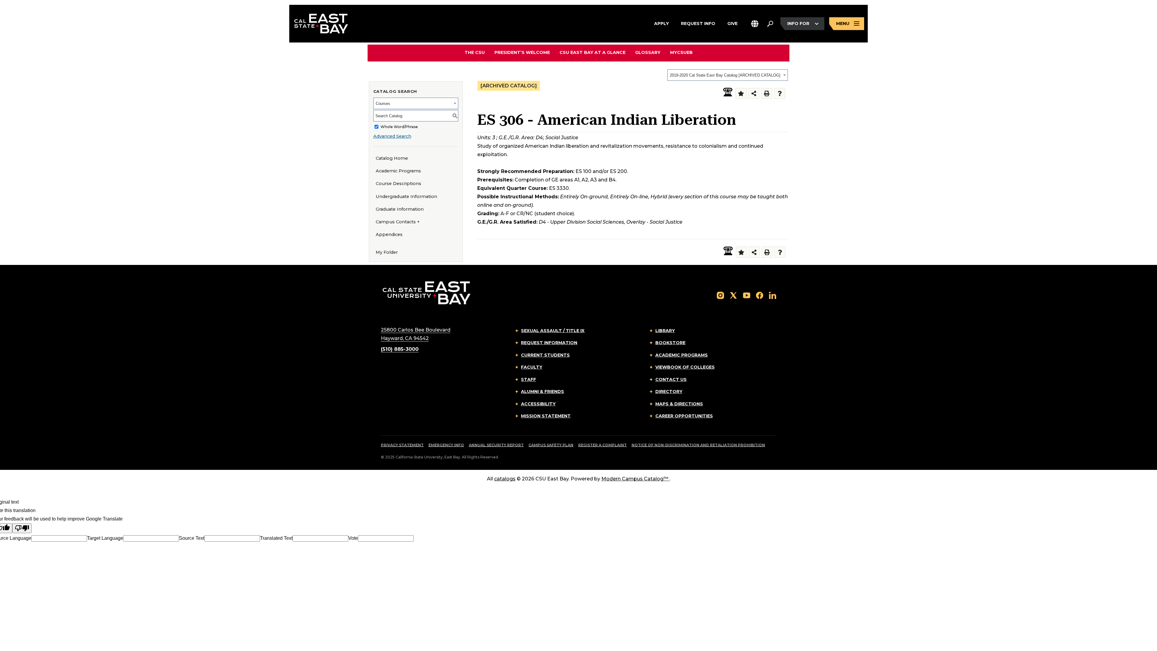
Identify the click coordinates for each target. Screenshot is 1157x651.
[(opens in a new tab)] (727, 92)
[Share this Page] (754, 93)
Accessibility (538, 404)
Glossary (647, 52)
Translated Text (276, 538)
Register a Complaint (602, 445)
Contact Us (671, 379)
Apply (661, 23)
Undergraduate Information (406, 196)
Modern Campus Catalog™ (634, 479)
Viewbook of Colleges (685, 367)
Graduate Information (400, 209)
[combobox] (727, 75)
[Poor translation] (22, 528)
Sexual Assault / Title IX (553, 330)
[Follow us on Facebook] (759, 295)
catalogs (505, 479)
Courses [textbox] (383, 103)
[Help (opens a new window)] (779, 93)
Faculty (531, 367)
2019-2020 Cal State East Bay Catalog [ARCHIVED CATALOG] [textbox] (725, 75)
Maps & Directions (679, 404)
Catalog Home (392, 158)
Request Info (698, 23)
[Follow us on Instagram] (720, 295)
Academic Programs (398, 171)
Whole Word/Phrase (399, 126)
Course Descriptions (398, 183)
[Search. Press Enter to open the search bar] (770, 23)
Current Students (545, 355)
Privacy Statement (402, 445)
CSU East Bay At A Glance (593, 52)
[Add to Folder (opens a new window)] (741, 93)
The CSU (475, 52)
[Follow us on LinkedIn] (772, 295)
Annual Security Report (496, 445)
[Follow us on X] (733, 295)
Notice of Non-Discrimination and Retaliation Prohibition (698, 445)
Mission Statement (546, 416)
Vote (353, 538)
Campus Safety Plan (550, 445)
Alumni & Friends (542, 391)
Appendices (389, 234)
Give (732, 23)
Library (665, 330)
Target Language (105, 538)
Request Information (549, 342)
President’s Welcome (522, 52)
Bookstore (670, 342)
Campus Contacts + (398, 222)
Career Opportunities (684, 416)
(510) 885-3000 (400, 349)
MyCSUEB (681, 52)
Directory (668, 391)
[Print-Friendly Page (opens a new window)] (766, 93)
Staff (528, 379)
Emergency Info (446, 445)
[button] (755, 23)
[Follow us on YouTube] (746, 295)
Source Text (191, 538)
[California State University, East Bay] (426, 292)
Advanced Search (392, 136)
